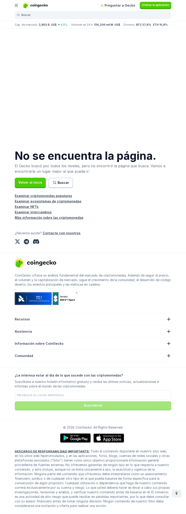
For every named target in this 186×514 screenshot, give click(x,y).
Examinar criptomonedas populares (43, 196)
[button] (30, 182)
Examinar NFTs (27, 207)
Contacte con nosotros (62, 233)
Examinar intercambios (33, 212)
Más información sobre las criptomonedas (49, 218)
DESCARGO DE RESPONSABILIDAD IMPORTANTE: (52, 451)
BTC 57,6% (143, 24)
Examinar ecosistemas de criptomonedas (48, 201)
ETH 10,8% (160, 24)
